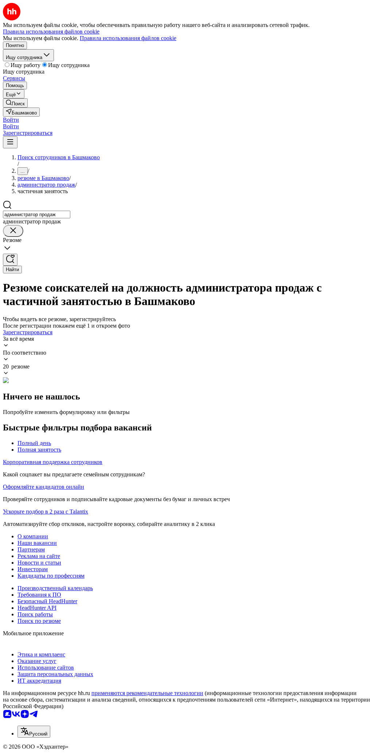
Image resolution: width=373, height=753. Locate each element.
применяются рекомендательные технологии (147, 693)
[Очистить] (13, 231)
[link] (15, 103)
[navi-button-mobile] (10, 142)
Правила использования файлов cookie (128, 38)
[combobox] (36, 214)
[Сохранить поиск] (10, 260)
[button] (11, 120)
